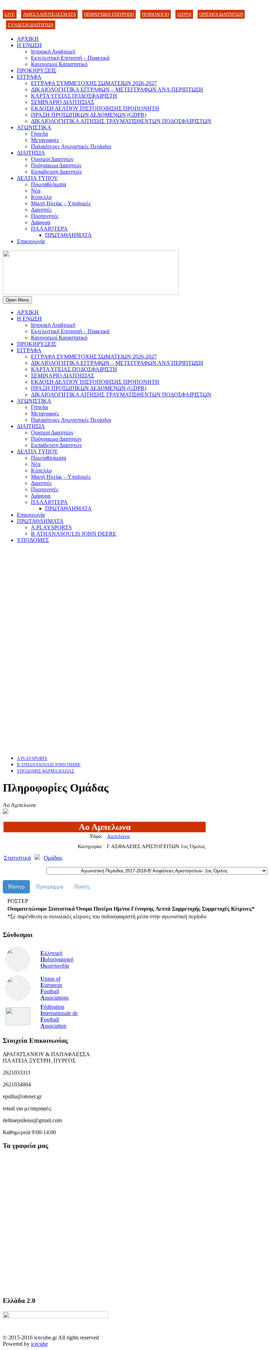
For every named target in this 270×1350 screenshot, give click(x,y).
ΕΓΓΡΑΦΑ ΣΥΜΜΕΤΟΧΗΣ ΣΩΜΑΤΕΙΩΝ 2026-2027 (94, 83)
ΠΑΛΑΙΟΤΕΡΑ (49, 229)
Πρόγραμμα (49, 887)
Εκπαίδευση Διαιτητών (56, 172)
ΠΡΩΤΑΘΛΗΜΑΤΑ (68, 235)
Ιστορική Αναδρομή (53, 51)
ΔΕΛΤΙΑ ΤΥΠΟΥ (37, 178)
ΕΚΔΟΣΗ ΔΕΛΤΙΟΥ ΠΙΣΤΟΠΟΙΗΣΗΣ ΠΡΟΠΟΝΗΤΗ (95, 108)
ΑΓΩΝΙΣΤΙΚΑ (34, 127)
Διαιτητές (41, 210)
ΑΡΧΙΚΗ (28, 39)
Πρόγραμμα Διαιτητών (56, 165)
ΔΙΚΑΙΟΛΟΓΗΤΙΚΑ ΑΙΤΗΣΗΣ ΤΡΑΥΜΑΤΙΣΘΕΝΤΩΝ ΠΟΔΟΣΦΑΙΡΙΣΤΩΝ (121, 121)
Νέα (35, 191)
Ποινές (82, 887)
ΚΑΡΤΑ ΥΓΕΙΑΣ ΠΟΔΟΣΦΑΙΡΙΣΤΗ (74, 96)
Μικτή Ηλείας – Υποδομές (61, 203)
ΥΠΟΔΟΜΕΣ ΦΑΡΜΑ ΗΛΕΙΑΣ (45, 771)
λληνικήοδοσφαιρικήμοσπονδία (56, 959)
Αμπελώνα (118, 836)
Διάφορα (40, 222)
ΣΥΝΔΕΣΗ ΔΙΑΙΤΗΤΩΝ (30, 24)
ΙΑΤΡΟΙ (184, 14)
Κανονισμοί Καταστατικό (59, 64)
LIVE (10, 14)
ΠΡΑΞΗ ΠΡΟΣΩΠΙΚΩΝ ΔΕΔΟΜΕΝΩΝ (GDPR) (88, 115)
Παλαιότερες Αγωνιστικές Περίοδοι (71, 146)
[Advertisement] (135, 598)
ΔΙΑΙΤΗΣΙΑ (31, 153)
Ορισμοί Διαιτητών (52, 159)
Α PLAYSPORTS (51, 527)
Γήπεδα (39, 134)
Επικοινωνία (31, 241)
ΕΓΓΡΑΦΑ (29, 77)
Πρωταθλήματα (48, 184)
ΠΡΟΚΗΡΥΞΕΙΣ (36, 70)
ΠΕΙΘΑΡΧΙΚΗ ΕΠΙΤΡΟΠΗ (109, 14)
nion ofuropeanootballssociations (54, 988)
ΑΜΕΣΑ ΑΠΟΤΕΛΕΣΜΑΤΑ (49, 14)
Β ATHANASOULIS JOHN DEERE (73, 534)
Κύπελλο (41, 197)
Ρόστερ (16, 887)
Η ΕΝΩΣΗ (29, 45)
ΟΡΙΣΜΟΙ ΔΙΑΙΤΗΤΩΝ (221, 14)
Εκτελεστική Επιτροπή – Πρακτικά (70, 58)
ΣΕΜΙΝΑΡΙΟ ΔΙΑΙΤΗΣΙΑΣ (62, 102)
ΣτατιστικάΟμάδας (33, 857)
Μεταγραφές (45, 140)
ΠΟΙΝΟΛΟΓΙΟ (155, 14)
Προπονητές (44, 216)
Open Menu (17, 300)
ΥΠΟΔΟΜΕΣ (33, 540)
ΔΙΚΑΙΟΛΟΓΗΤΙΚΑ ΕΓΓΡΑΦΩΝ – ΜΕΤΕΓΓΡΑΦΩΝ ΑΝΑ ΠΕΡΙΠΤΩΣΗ (117, 89)
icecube (39, 1344)
